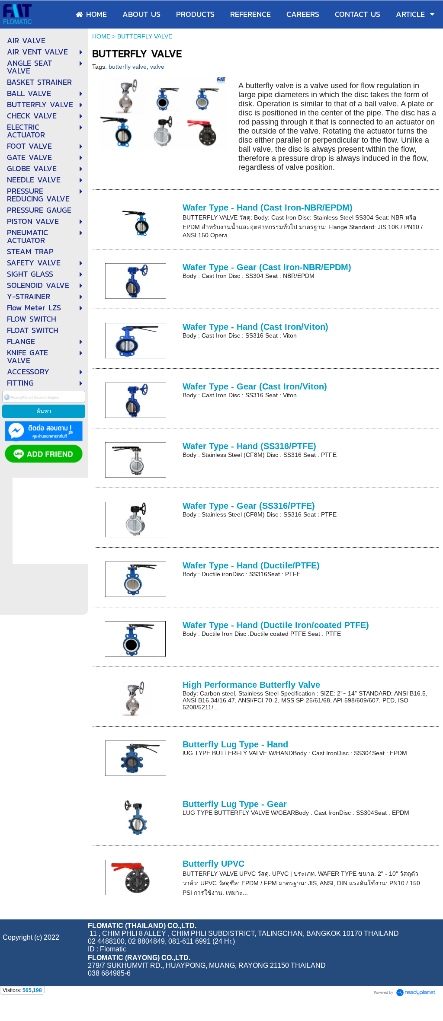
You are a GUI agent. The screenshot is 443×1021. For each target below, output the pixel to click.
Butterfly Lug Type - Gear (235, 804)
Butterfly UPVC (213, 863)
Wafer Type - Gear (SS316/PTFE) (249, 505)
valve (157, 66)
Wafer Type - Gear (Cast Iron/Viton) (255, 386)
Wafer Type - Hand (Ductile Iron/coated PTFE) (276, 625)
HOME (101, 36)
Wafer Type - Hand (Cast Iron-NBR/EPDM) (268, 207)
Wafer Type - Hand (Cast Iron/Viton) (255, 327)
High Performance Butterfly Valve (251, 684)
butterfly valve (128, 66)
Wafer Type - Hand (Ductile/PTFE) (251, 565)
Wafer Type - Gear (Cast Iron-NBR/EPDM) (267, 267)
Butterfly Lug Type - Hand (235, 744)
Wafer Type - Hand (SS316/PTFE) (249, 446)
